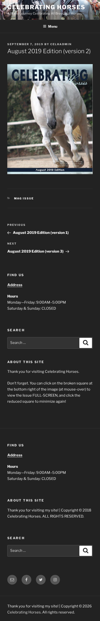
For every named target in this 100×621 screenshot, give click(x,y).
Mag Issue (24, 198)
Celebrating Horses (46, 7)
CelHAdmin (61, 44)
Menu (52, 26)
